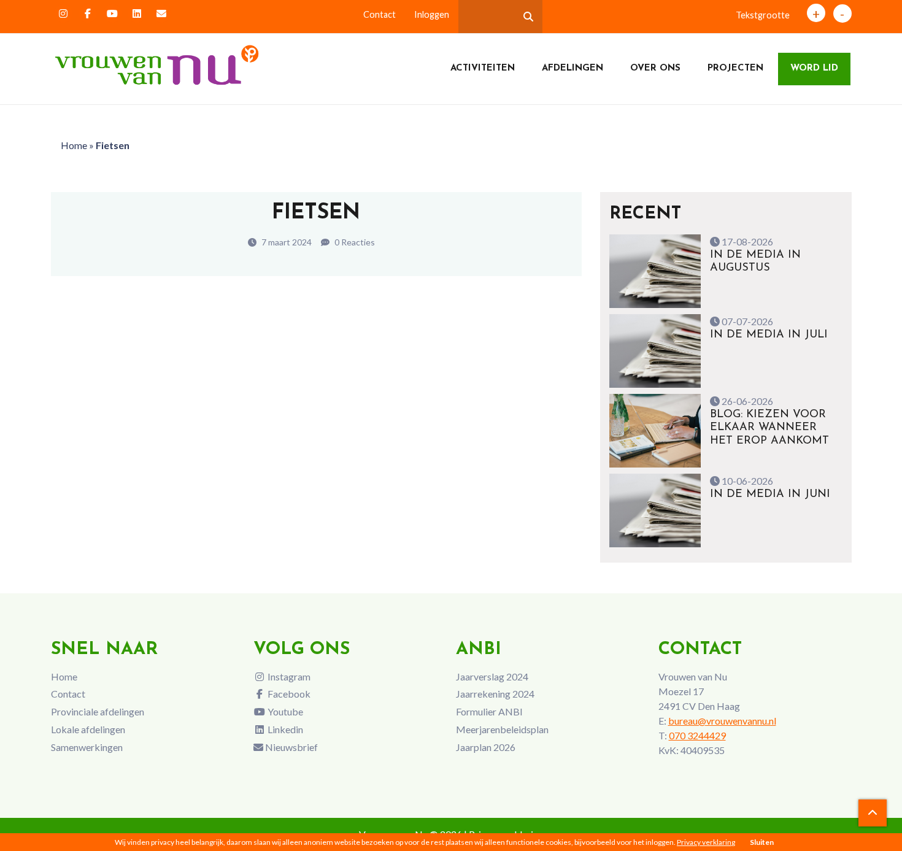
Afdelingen (572, 68)
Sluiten (762, 842)
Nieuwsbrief (290, 747)
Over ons (655, 68)
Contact (379, 14)
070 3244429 (697, 735)
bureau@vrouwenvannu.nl (722, 720)
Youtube (284, 711)
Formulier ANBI (489, 711)
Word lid (814, 68)
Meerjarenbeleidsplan (502, 729)
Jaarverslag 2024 (492, 676)
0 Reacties (354, 242)
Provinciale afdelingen (97, 711)
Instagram (288, 676)
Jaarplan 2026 (485, 747)
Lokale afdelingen (88, 729)
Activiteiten (482, 68)
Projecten (735, 68)
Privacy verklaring (706, 842)
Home (74, 145)
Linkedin (284, 729)
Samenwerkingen (87, 747)
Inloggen (431, 14)
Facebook (288, 693)
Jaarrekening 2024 (495, 693)
